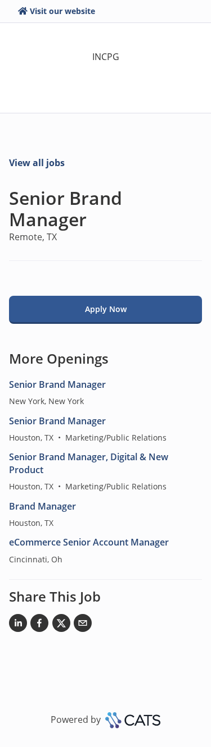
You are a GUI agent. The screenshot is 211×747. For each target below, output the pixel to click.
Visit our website (62, 11)
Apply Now (106, 309)
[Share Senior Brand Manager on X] (61, 625)
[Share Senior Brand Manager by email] (83, 625)
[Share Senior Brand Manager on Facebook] (39, 625)
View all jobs (37, 163)
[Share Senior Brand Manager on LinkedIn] (18, 625)
